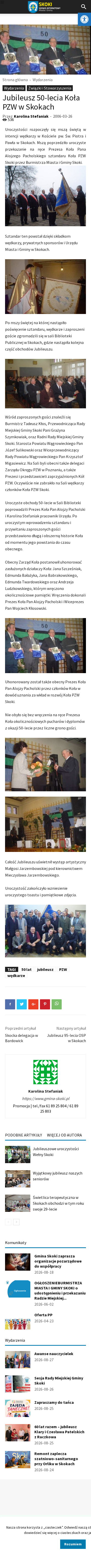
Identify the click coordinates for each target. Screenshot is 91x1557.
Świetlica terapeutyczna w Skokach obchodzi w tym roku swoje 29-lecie (58, 1203)
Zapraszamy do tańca (54, 1402)
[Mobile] (2, 2)
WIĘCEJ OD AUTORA (64, 1135)
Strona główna (15, 79)
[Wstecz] (8, 1222)
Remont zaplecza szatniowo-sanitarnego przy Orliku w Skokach (56, 1458)
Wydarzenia (43, 79)
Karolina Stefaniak (31, 116)
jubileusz (45, 969)
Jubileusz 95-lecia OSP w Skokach (66, 1038)
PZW (63, 969)
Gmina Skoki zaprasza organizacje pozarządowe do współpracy (58, 1261)
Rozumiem (73, 1544)
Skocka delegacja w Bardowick (21, 1038)
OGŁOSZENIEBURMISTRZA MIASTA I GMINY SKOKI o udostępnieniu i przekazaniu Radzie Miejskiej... (60, 1290)
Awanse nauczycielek (53, 1353)
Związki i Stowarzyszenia (49, 88)
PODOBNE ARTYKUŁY (23, 1135)
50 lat (26, 969)
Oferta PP (43, 1314)
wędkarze (16, 975)
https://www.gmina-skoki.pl (45, 1098)
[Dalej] (16, 1222)
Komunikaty (15, 1242)
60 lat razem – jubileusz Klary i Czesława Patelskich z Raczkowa (59, 1431)
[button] (84, 19)
